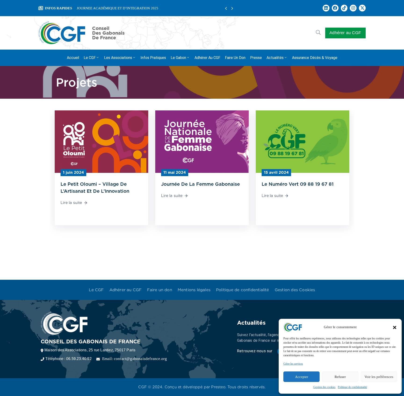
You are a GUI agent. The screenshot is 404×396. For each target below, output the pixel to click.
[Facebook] (335, 8)
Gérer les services (293, 363)
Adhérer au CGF (207, 57)
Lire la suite (71, 202)
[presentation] (226, 8)
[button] (394, 327)
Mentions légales (194, 289)
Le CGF (90, 57)
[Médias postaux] (101, 141)
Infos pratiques (153, 57)
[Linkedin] (326, 8)
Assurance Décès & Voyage (314, 57)
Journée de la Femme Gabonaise (200, 184)
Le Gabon (178, 57)
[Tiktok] (344, 8)
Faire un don (235, 57)
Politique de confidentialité (352, 387)
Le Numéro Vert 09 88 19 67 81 (298, 184)
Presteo (218, 387)
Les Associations (118, 57)
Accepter (301, 377)
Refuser (340, 377)
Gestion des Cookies (295, 289)
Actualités (275, 57)
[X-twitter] (362, 8)
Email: (134, 358)
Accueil (73, 57)
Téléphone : (68, 359)
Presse (256, 57)
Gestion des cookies (324, 387)
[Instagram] (353, 8)
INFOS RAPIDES (58, 8)
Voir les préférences (378, 377)
